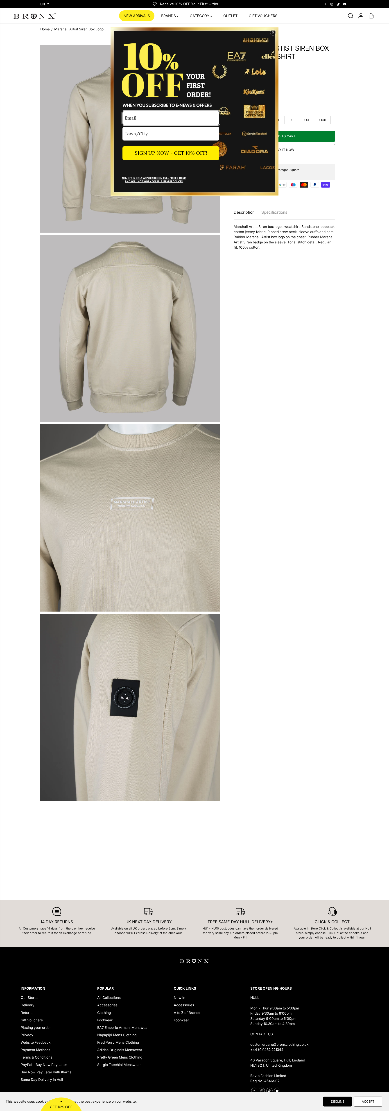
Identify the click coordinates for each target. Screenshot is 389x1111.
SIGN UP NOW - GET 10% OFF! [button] (171, 153)
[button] (273, 32)
